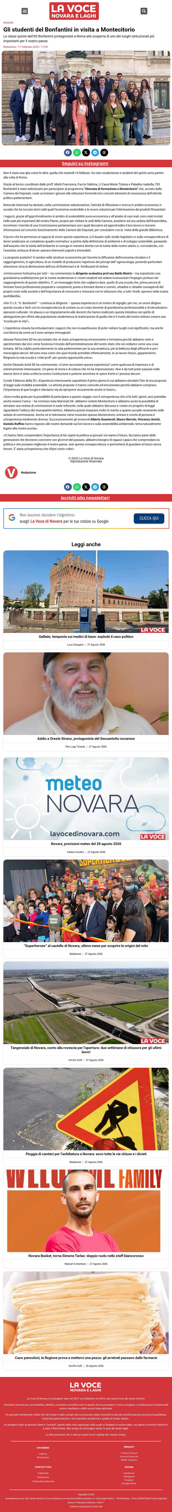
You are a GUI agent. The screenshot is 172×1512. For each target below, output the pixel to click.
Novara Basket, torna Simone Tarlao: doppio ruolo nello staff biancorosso (86, 1256)
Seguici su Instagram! (85, 163)
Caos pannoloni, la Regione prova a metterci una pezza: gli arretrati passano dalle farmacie (86, 1358)
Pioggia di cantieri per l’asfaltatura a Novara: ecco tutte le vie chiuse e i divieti (86, 1154)
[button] (25, 11)
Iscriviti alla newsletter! (85, 498)
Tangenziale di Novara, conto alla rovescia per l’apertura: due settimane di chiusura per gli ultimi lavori (86, 1050)
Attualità (8, 22)
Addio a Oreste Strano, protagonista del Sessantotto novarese (86, 739)
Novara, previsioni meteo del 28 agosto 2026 (86, 844)
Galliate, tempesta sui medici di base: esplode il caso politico (86, 637)
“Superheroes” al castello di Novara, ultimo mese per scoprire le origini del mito (86, 946)
